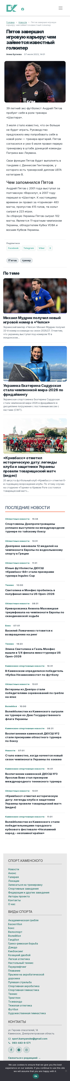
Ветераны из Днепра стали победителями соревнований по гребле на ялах (34, 693)
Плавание (14, 970)
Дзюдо (12, 947)
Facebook (13, 248)
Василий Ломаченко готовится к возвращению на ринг (29, 632)
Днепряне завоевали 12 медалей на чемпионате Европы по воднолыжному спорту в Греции (34, 549)
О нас (11, 904)
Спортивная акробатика (23, 986)
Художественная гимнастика (27, 1013)
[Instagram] (26, 1050)
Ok (35, 1076)
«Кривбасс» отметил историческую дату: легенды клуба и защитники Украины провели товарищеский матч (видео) (33, 801)
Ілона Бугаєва (14, 54)
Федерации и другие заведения (28, 892)
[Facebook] (22, 9)
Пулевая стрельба (20, 982)
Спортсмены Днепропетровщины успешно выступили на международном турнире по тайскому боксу (34, 527)
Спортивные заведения (23, 888)
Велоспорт (15, 931)
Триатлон (14, 997)
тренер (26, 260)
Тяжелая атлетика (20, 1005)
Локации (13, 880)
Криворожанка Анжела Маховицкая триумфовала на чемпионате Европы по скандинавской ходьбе (34, 612)
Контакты (14, 900)
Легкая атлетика (19, 959)
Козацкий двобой (19, 955)
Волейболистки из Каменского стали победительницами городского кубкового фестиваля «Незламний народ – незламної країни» (32, 827)
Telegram (28, 248)
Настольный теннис (20, 962)
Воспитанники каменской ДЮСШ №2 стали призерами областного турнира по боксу (33, 737)
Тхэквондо (15, 1001)
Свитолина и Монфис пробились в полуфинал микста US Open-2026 (30, 592)
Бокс (11, 928)
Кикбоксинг (15, 951)
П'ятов (12, 260)
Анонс (12, 873)
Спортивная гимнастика (23, 990)
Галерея (13, 877)
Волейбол (14, 935)
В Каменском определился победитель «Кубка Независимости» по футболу (34, 672)
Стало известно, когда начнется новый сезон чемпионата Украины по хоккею (34, 757)
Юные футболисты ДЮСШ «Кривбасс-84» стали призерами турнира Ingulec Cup (29, 571)
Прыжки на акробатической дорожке (26, 976)
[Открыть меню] (60, 8)
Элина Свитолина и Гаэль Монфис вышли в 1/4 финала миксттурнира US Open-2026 (33, 652)
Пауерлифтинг (17, 966)
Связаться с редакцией (22, 1057)
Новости (23, 22)
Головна (10, 22)
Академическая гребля (23, 920)
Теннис (12, 993)
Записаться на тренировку (25, 884)
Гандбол (13, 939)
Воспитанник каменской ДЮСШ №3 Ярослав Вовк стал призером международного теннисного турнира (33, 777)
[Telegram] (19, 1050)
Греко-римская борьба (23, 943)
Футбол (13, 1009)
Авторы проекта (19, 896)
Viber (42, 248)
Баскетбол (15, 924)
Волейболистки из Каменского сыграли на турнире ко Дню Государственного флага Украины (34, 715)
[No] (66, 1070)
